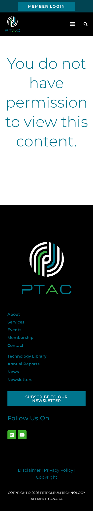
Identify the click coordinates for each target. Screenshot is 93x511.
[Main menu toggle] (73, 24)
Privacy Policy (58, 470)
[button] (46, 6)
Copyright (46, 477)
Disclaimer (29, 470)
